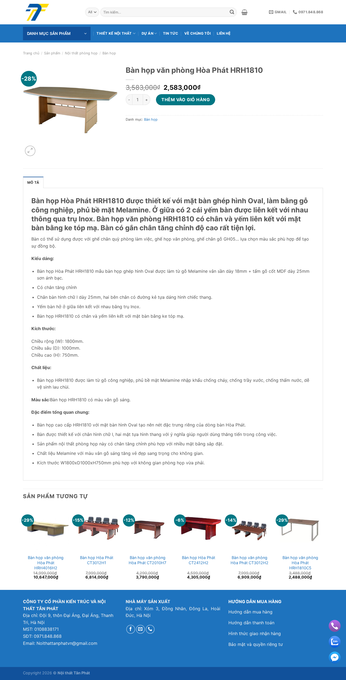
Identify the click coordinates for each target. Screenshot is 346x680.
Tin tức (170, 33)
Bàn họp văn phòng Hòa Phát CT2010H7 (147, 560)
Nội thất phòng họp (81, 53)
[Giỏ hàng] (244, 12)
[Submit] (232, 12)
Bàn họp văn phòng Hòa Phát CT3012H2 (249, 560)
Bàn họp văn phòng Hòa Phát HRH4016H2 (46, 562)
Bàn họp (109, 53)
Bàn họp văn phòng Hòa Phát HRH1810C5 (300, 562)
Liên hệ (224, 33)
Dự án (147, 33)
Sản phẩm (52, 53)
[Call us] (150, 629)
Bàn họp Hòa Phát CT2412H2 (198, 560)
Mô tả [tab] (33, 182)
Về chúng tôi (197, 33)
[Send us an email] (140, 629)
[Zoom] (30, 151)
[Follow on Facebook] (130, 629)
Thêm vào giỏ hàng (185, 99)
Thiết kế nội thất (114, 33)
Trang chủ (31, 53)
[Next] (323, 547)
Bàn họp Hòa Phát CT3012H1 (96, 560)
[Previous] (23, 547)
